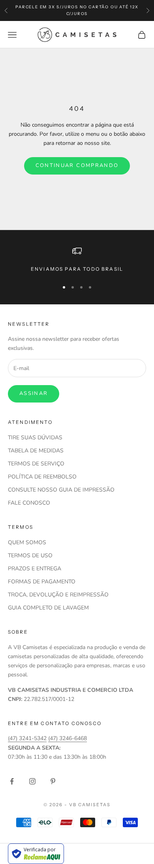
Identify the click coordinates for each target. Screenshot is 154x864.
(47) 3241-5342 (27, 738)
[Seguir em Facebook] (12, 781)
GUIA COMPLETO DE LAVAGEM (48, 607)
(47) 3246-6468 (67, 738)
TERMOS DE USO (30, 555)
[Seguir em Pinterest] (53, 781)
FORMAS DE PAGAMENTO (41, 581)
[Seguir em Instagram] (32, 781)
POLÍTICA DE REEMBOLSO (42, 476)
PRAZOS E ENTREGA (34, 568)
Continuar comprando (77, 165)
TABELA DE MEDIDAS (36, 450)
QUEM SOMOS (27, 542)
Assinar (33, 393)
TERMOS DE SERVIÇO (36, 463)
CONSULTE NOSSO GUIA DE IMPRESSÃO (61, 490)
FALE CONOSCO (29, 503)
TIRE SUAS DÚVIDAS (35, 437)
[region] (77, 259)
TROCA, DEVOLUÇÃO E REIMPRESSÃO (58, 594)
